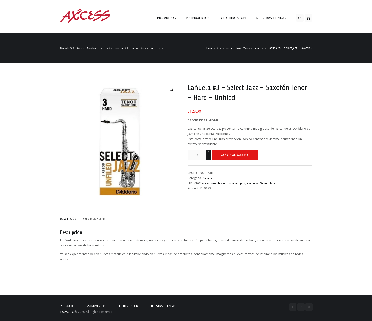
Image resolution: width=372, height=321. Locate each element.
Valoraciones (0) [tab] (94, 218)
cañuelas (253, 183)
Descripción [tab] (68, 218)
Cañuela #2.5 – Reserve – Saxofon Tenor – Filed (85, 48)
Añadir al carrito (235, 154)
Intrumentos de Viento (238, 48)
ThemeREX (67, 312)
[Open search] (300, 18)
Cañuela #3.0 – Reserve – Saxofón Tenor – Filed (138, 48)
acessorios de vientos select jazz (223, 183)
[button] (171, 89)
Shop (219, 48)
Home (209, 48)
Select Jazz (267, 183)
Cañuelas (259, 48)
